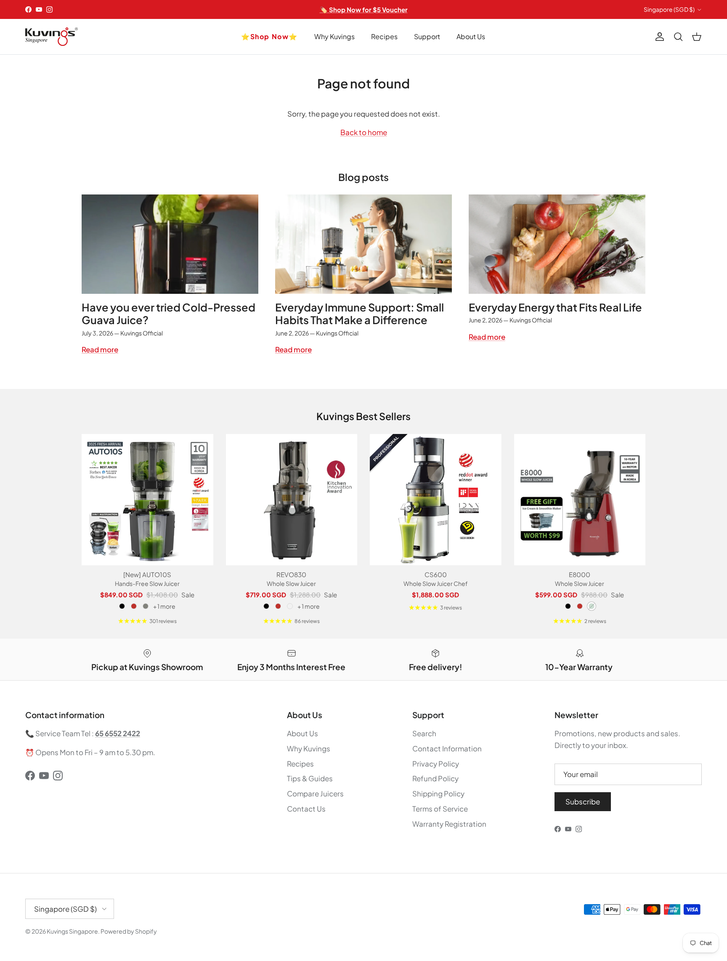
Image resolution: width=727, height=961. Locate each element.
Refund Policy (435, 778)
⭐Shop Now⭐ (269, 36)
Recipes (384, 36)
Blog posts (363, 177)
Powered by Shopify (129, 931)
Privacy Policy (435, 763)
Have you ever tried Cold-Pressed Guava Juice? (168, 314)
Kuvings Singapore (72, 931)
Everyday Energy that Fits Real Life (555, 307)
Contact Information (447, 748)
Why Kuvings (334, 36)
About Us (470, 36)
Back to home (363, 132)
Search (424, 733)
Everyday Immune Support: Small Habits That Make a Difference (359, 314)
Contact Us (306, 808)
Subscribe (582, 801)
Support (427, 36)
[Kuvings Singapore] (51, 36)
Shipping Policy (438, 793)
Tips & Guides (310, 778)
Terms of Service (440, 808)
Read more (100, 349)
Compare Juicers (315, 793)
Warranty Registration (449, 823)
